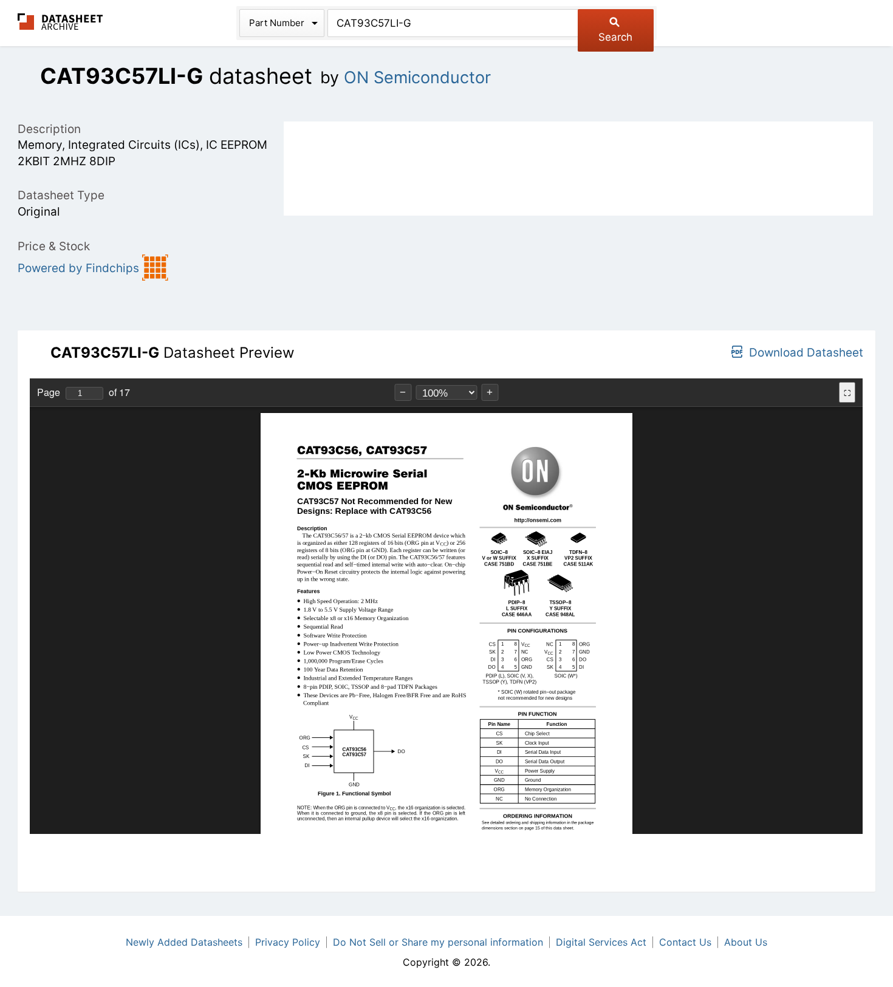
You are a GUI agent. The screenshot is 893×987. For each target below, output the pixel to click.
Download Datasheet (806, 353)
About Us (745, 942)
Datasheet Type (61, 195)
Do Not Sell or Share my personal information (438, 942)
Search (615, 37)
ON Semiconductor (417, 77)
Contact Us (685, 942)
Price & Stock (54, 246)
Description (49, 129)
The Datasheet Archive (60, 21)
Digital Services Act (601, 942)
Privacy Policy (287, 942)
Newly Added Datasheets (184, 942)
